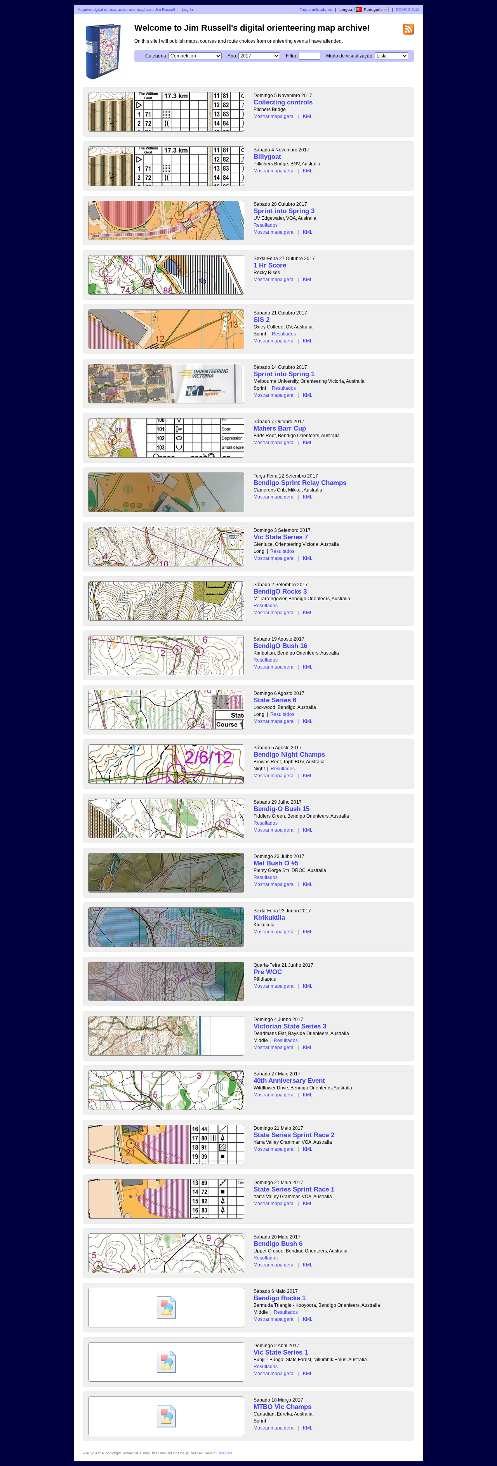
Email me (224, 1453)
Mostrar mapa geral (274, 116)
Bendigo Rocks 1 (280, 1298)
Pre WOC (268, 972)
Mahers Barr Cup (280, 428)
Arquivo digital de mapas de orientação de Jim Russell (126, 9)
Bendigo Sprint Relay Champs (300, 482)
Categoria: (156, 56)
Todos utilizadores (316, 9)
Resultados (266, 225)
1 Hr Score (270, 265)
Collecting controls (283, 102)
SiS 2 (261, 319)
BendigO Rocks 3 (280, 591)
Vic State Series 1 (281, 1352)
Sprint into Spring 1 (284, 374)
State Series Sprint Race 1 (294, 1189)
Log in (187, 9)
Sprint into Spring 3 (284, 211)
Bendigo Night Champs (289, 754)
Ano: (232, 56)
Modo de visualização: (350, 56)
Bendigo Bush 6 (278, 1243)
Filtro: (291, 56)
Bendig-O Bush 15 (281, 809)
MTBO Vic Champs (282, 1406)
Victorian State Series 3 (290, 1026)
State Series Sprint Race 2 (294, 1135)
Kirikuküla (269, 917)
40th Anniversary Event (289, 1080)
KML (308, 116)
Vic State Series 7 (281, 537)
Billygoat (267, 156)
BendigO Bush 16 (280, 646)
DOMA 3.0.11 (407, 9)
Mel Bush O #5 (276, 863)
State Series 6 (275, 700)
